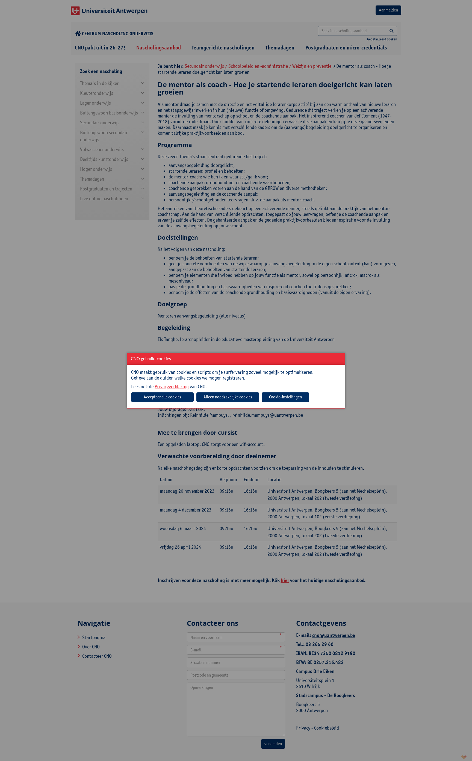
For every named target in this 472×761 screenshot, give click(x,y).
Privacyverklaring (172, 386)
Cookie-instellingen (285, 396)
